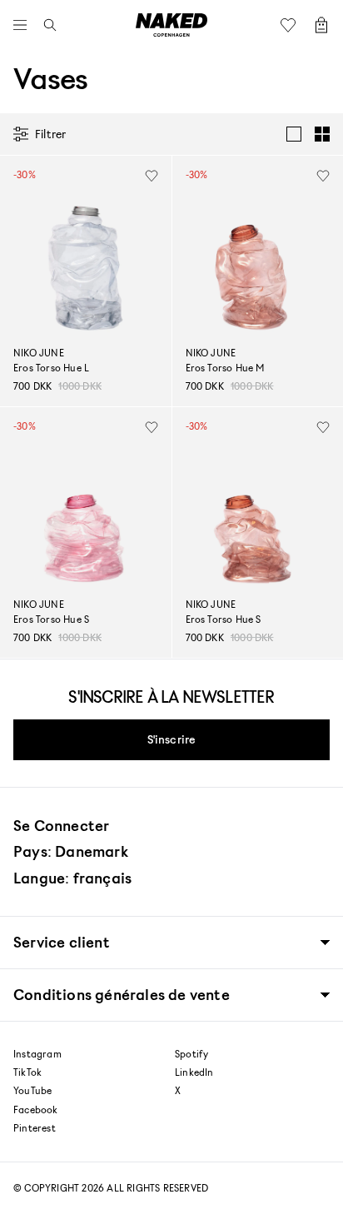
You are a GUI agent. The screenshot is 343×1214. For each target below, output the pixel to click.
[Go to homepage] (171, 25)
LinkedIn (194, 1072)
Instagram (37, 1054)
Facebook (35, 1110)
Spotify (191, 1054)
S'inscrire (171, 739)
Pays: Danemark (70, 851)
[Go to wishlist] (292, 25)
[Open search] (46, 25)
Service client (61, 942)
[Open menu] (24, 25)
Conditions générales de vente (121, 994)
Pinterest (34, 1128)
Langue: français (72, 877)
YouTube (32, 1091)
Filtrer (50, 134)
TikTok (27, 1072)
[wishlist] (151, 175)
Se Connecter (61, 825)
